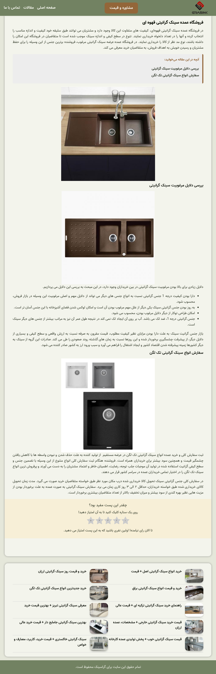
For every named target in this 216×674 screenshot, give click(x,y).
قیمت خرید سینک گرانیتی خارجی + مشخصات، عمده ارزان (147, 625)
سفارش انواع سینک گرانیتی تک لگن (175, 75)
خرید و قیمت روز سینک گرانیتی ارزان (62, 571)
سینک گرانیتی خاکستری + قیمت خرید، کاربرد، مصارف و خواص (50, 642)
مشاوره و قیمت (121, 8)
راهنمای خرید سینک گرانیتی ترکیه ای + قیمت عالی (149, 605)
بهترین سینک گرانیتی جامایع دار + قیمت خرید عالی (52, 622)
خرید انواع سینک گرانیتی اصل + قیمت (156, 571)
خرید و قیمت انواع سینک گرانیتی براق (157, 588)
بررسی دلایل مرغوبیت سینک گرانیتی (175, 68)
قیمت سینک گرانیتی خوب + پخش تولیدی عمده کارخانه (145, 639)
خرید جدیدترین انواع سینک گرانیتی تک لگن (58, 588)
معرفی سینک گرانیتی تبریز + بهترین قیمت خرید (55, 605)
